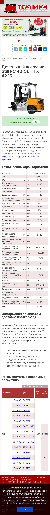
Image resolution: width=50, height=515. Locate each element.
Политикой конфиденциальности (30, 503)
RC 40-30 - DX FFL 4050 (23, 442)
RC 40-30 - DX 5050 (21, 421)
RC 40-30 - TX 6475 (21, 468)
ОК (25, 509)
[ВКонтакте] (45, 49)
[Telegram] (16, 49)
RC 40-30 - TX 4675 (21, 452)
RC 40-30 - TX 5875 (21, 463)
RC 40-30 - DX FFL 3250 (23, 431)
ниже (4, 156)
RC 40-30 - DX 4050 (21, 411)
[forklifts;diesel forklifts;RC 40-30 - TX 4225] (36, 122)
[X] (40, 49)
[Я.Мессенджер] (25, 49)
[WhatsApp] (20, 49)
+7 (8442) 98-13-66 (15, 482)
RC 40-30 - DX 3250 (21, 400)
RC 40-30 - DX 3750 (21, 405)
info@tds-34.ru (38, 482)
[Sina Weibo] (30, 49)
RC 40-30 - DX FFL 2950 (23, 426)
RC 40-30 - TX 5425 (21, 458)
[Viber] (35, 49)
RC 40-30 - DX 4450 (21, 416)
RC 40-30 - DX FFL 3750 (23, 437)
